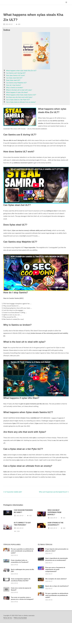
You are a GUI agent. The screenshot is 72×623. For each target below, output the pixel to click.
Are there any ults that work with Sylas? (19, 97)
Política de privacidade (20, 618)
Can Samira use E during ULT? (16, 73)
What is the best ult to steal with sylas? (19, 90)
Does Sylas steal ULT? (13, 80)
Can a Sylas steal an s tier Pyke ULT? (18, 99)
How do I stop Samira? (13, 85)
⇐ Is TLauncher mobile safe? (12, 492)
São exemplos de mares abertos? (56, 578)
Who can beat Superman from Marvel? (54, 512)
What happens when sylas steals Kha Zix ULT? (21, 70)
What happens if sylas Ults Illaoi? (17, 92)
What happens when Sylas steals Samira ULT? (21, 95)
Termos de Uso (7, 618)
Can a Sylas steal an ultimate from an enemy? (21, 102)
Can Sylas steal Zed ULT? (14, 78)
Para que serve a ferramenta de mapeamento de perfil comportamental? (55, 569)
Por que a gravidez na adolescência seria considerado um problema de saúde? (22, 551)
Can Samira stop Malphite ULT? (16, 82)
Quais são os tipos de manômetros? (57, 586)
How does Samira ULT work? (15, 75)
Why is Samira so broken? (14, 87)
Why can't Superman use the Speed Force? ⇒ (54, 492)
